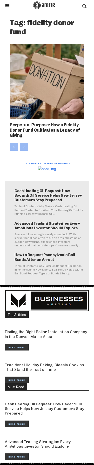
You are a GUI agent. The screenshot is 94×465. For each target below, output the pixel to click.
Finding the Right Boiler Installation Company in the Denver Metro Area (46, 334)
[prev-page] (14, 147)
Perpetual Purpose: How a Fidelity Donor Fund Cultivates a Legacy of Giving (45, 130)
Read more (16, 347)
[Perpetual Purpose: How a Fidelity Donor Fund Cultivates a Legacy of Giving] (47, 81)
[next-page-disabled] (24, 147)
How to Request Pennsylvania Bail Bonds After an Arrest (44, 257)
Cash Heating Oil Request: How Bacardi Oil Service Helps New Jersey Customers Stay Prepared (48, 195)
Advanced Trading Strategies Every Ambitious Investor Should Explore (47, 225)
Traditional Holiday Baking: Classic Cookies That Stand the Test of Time (44, 367)
